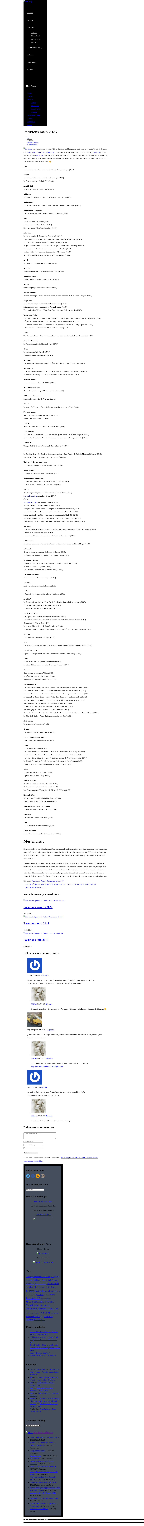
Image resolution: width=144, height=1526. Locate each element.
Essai (43, 1287)
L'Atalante (46, 1294)
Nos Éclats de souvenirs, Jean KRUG (43, 1482)
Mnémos (49, 1298)
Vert (31, 1377)
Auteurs (33, 102)
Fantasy (43, 881)
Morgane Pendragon (31, 502)
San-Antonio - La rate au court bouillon (44, 1498)
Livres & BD (35, 106)
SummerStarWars (33, 1316)
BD (49, 1277)
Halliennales (46, 1291)
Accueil (29, 93)
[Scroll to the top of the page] (1, 1524)
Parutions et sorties (33, 142)
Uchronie (48, 1316)
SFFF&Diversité (55, 1313)
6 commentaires (32, 144)
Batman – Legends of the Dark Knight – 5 (45, 1437)
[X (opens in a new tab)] (29, 77)
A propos (30, 96)
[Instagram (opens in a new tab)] (28, 136)
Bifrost (52, 1277)
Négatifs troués (35, 1456)
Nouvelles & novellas (44, 1302)
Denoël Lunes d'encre (40, 1283)
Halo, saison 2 (35, 1458)
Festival (39, 1290)
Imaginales (53, 1291)
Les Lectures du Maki (37, 1369)
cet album (39, 155)
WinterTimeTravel (39, 1320)
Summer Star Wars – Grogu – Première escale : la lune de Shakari (44, 1372)
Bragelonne (29, 1280)
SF (62, 881)
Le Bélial (52, 1295)
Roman (43, 1312)
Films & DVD (35, 109)
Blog (56, 1276)
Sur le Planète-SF (43, 1432)
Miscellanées (44, 1298)
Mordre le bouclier (30, 496)
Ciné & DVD (46, 1280)
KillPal (40, 1294)
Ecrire (39, 1287)
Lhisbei (29, 139)
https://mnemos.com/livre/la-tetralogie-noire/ (47, 1066)
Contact (29, 125)
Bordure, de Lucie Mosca (39, 1509)
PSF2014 (28, 1313)
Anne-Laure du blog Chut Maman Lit (40, 152)
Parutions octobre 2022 (38, 907)
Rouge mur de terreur (37, 1451)
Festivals (34, 112)
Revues (37, 1313)
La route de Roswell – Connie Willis (43, 1493)
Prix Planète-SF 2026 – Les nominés (43, 1356)
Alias (32, 1393)
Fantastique (36, 881)
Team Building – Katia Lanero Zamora (44, 1345)
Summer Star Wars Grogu (43, 1201)
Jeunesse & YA (32, 1295)
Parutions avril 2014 (36, 923)
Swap (42, 1317)
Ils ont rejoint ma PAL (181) (40, 1353)
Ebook (33, 1287)
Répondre (45, 975)
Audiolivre (44, 1277)
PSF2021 (33, 1313)
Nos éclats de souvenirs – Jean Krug (43, 1466)
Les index (30, 99)
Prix (56, 1308)
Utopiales (30, 1319)
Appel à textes (35, 1277)
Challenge (37, 1280)
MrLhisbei (30, 1302)
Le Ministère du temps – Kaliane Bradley (44, 1337)
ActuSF (28, 1277)
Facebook (96, 152)
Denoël (32, 1283)
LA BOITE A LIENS (43, 1215)
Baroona (33, 1398)
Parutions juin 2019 (36, 939)
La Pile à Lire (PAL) (33, 115)
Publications (31, 121)
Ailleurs (29, 118)
